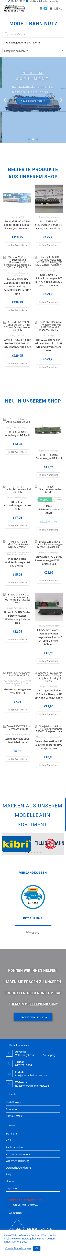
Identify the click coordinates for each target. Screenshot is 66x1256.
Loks (12, 217)
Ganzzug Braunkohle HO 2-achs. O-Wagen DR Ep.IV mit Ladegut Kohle (49, 694)
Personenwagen (52, 217)
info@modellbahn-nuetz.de (31, 1075)
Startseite (11, 1133)
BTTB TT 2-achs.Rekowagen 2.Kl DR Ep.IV (17, 505)
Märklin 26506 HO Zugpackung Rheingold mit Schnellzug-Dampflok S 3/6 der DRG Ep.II (17, 286)
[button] (5, 100)
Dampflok (20, 217)
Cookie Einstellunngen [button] (18, 1248)
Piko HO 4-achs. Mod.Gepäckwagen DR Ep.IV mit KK (17, 562)
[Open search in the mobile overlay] (33, 34)
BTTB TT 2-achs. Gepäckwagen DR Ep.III (49, 456)
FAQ (8, 1174)
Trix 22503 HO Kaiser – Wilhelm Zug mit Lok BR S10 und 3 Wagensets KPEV (48, 345)
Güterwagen (52, 686)
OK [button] (36, 1248)
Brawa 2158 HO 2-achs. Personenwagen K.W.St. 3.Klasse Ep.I (48, 560)
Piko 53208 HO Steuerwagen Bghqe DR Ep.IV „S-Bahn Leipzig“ (48, 225)
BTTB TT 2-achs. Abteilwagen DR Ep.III (17, 433)
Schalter (26, 734)
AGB (8, 1140)
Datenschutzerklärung (18, 1167)
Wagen (41, 217)
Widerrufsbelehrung (17, 1160)
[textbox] (33, 50)
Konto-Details (14, 1115)
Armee (50, 737)
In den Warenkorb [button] (17, 245)
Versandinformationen (19, 1154)
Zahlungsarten (14, 1147)
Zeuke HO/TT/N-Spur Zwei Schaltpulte (17, 740)
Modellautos (41, 737)
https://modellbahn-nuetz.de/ (32, 1085)
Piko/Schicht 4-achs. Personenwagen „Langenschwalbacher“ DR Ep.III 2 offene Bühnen (49, 637)
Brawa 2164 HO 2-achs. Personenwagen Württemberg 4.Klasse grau (17, 617)
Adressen (11, 1109)
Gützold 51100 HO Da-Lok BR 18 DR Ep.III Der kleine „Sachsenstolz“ (17, 225)
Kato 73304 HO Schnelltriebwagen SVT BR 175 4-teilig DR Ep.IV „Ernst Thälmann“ (48, 280)
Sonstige (24, 683)
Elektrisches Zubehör (53, 499)
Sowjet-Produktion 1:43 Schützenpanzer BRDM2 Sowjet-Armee (48, 745)
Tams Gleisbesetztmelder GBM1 (49, 509)
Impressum (12, 1188)
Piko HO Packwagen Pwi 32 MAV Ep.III (17, 691)
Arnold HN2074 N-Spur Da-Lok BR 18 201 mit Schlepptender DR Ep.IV (17, 343)
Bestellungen (13, 1102)
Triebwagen (51, 270)
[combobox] (33, 50)
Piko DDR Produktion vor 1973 (18, 553)
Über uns (11, 1181)
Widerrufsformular (26, 1202)
